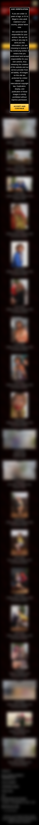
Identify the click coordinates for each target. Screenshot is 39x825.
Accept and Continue (19, 107)
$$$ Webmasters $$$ (10, 807)
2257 (4, 795)
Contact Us (6, 771)
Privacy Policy (7, 791)
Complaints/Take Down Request (13, 799)
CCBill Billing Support (10, 787)
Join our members (9, 782)
